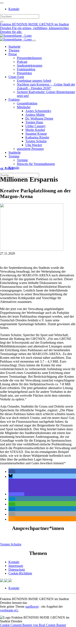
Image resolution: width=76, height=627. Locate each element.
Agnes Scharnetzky (38, 111)
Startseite (14, 46)
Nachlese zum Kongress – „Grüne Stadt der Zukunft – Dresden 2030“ (46, 86)
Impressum (15, 566)
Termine (13, 156)
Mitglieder (24, 107)
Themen (13, 50)
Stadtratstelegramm (29, 65)
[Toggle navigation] (1, 3)
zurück (7, 168)
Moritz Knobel (35, 130)
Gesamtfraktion (27, 103)
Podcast (22, 61)
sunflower (32, 606)
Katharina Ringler (37, 137)
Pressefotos (24, 73)
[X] (2, 581)
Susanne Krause (36, 133)
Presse (12, 54)
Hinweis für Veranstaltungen (36, 164)
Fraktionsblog (26, 69)
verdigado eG (9, 610)
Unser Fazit (16, 77)
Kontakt (13, 9)
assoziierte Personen (30, 148)
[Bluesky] (6, 581)
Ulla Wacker (33, 145)
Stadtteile (14, 152)
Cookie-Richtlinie (20, 573)
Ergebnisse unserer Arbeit (34, 80)
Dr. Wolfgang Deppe (39, 118)
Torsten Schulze (36, 141)
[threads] (10, 581)
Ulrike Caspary (35, 126)
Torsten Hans (34, 122)
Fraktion (14, 99)
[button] (11, 471)
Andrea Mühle (35, 114)
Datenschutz (16, 569)
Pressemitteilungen (29, 58)
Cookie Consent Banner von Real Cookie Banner (33, 625)
